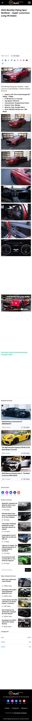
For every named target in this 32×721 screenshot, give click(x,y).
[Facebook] (2, 60)
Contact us (15, 708)
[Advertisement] (16, 36)
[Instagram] (20, 60)
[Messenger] (5, 60)
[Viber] (17, 60)
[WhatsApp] (8, 60)
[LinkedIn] (14, 60)
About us (24, 708)
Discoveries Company (20, 713)
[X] (23, 60)
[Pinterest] (11, 60)
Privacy (7, 708)
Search (28, 570)
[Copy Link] (2, 63)
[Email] (26, 60)
